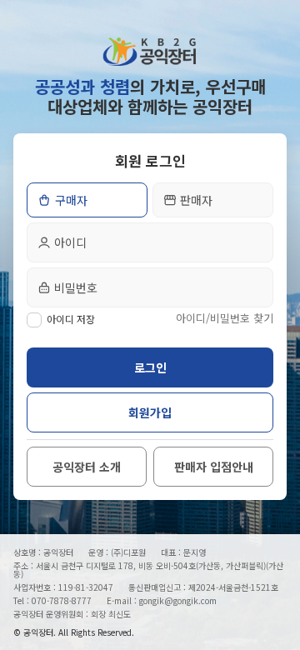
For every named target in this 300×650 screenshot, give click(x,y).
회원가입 (150, 412)
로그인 (150, 367)
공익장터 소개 (86, 466)
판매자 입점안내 (213, 466)
